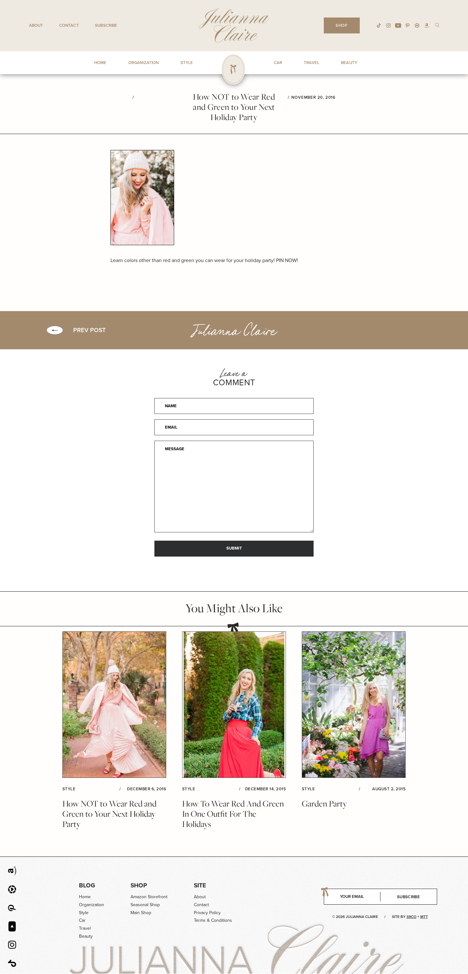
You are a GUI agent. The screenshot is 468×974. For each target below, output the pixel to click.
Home (85, 896)
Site (200, 885)
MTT (424, 917)
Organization (91, 904)
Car (82, 920)
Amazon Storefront (149, 896)
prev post (89, 330)
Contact (69, 25)
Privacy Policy (207, 912)
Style (84, 912)
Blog (87, 885)
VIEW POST (114, 704)
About (36, 25)
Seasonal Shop (145, 904)
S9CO (411, 917)
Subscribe (106, 25)
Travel (85, 928)
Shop (139, 885)
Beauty (86, 936)
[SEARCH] (437, 25)
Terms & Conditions (213, 920)
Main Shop (141, 912)
